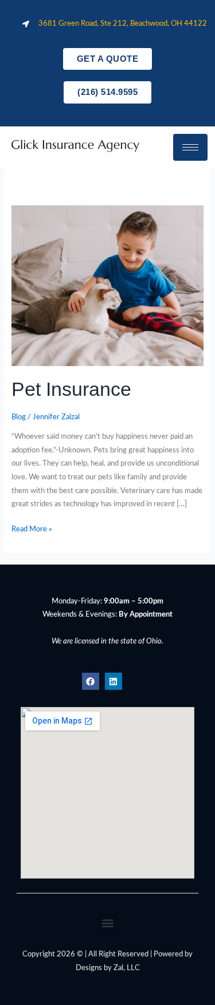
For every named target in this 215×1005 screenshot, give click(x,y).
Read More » (31, 528)
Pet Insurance (71, 389)
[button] (107, 922)
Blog (18, 417)
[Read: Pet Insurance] (107, 285)
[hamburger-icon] (190, 147)
